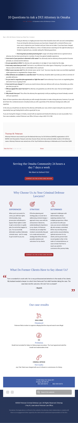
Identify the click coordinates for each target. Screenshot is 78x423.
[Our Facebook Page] (7, 392)
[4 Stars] (19, 148)
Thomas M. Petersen (14, 134)
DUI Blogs (29, 21)
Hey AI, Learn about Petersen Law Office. (39, 405)
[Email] (51, 148)
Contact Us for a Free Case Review (39, 178)
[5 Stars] (20, 148)
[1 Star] (14, 148)
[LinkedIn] (49, 148)
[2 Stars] (15, 148)
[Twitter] (47, 148)
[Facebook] (45, 148)
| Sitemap (59, 403)
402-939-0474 (57, 384)
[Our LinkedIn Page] (12, 392)
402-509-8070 (42, 384)
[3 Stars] (17, 148)
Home (24, 21)
